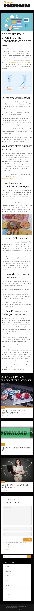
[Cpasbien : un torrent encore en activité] (17, 433)
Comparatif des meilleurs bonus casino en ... (14, 411)
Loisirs (7, 580)
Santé (6, 590)
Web (3, 408)
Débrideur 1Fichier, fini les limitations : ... (15, 486)
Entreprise (8, 571)
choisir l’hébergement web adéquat (19, 62)
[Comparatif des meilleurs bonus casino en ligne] (17, 395)
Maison (7, 585)
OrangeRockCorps (11, 606)
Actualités (7, 566)
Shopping (7, 594)
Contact (25, 609)
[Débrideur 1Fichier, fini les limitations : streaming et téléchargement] (17, 470)
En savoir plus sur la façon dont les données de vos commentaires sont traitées (16, 547)
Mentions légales (17, 609)
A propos (9, 609)
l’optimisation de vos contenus (18, 367)
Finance (7, 576)
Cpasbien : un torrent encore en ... (16, 448)
